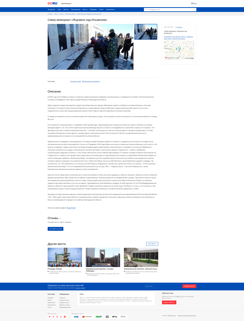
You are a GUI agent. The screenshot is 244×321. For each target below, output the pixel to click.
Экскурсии (51, 9)
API (178, 57)
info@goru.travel (179, 296)
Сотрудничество (64, 300)
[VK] (49, 317)
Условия (192, 58)
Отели (101, 9)
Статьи (50, 307)
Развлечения (75, 9)
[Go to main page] (52, 3)
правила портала (80, 288)
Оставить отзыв (55, 229)
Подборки (93, 9)
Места (85, 9)
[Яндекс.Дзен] (65, 317)
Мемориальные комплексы (91, 81)
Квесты (66, 9)
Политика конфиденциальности (187, 315)
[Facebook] (53, 317)
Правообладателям (65, 307)
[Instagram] (61, 317)
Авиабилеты (110, 9)
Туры (59, 9)
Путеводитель (52, 305)
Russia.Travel (71, 208)
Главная (50, 14)
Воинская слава (70, 14)
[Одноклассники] (57, 317)
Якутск (56, 14)
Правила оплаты (64, 302)
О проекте (62, 298)
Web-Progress (172, 315)
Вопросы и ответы (65, 305)
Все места (152, 244)
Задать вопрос (169, 302)
